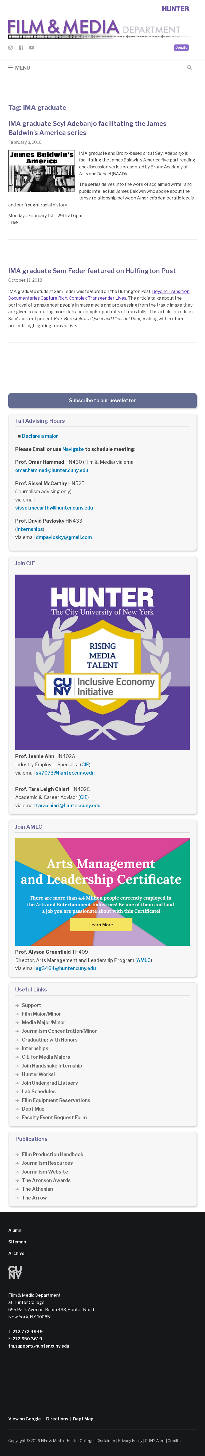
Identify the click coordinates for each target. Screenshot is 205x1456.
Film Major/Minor (41, 1014)
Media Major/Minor (43, 1022)
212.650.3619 (27, 1338)
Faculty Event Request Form (54, 1117)
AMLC (144, 960)
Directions (57, 1418)
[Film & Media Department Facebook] (21, 48)
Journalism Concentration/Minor (59, 1031)
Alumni (15, 1230)
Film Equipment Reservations (56, 1100)
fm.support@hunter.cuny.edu (38, 1346)
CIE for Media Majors (46, 1057)
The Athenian (37, 1189)
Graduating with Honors (50, 1040)
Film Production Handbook (53, 1154)
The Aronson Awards (46, 1180)
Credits (174, 1440)
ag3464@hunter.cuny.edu (66, 968)
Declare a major (40, 436)
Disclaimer (105, 1440)
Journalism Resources (47, 1163)
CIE (85, 764)
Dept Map (33, 1109)
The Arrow (34, 1198)
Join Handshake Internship (52, 1066)
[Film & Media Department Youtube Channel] (31, 48)
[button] (19, 68)
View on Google (24, 1418)
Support (31, 1005)
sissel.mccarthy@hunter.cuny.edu (54, 508)
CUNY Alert (155, 1440)
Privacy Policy (130, 1440)
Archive (16, 1253)
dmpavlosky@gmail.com (64, 537)
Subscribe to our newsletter (102, 400)
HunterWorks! (38, 1074)
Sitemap (17, 1241)
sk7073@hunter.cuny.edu (65, 773)
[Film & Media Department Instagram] (10, 48)
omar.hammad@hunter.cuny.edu (51, 470)
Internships (30, 529)
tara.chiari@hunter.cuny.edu (68, 805)
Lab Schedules (39, 1091)
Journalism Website (45, 1172)
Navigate (73, 449)
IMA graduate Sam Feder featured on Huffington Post (92, 271)
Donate (181, 48)
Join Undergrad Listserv (50, 1083)
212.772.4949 (27, 1331)
